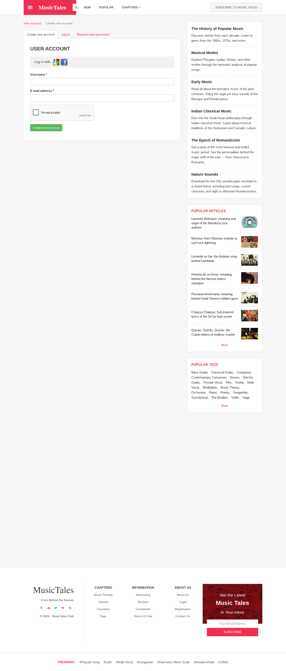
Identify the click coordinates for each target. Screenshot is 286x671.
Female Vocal (212, 382)
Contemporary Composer (208, 377)
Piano (213, 392)
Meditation (210, 387)
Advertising (143, 594)
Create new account (42, 36)
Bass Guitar (199, 372)
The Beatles (219, 397)
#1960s (223, 662)
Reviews (143, 602)
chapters (130, 7)
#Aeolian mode (204, 662)
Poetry (224, 392)
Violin (235, 397)
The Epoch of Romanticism (215, 140)
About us (183, 594)
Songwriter (240, 392)
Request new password (93, 34)
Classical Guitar (222, 372)
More (224, 345)
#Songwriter (145, 662)
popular (106, 7)
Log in (66, 34)
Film (229, 382)
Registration (183, 609)
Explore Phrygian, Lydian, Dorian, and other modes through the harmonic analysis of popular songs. (224, 64)
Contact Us (182, 616)
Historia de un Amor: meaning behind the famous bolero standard (211, 279)
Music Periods (103, 594)
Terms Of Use (143, 616)
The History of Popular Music (217, 29)
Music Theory (229, 387)
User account (32, 23)
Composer (244, 372)
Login (183, 602)
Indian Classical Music (211, 111)
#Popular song (89, 662)
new (87, 7)
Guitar (239, 382)
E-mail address (42, 91)
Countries (103, 609)
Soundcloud (199, 397)
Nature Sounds (204, 174)
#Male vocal (124, 662)
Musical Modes (204, 53)
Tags (103, 616)
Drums (234, 377)
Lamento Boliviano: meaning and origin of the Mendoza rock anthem (213, 223)
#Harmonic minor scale (173, 662)
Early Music (201, 82)
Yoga (245, 397)
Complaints (143, 609)
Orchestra (198, 392)
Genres (103, 602)
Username (38, 74)
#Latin (108, 662)
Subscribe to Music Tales (236, 7)
